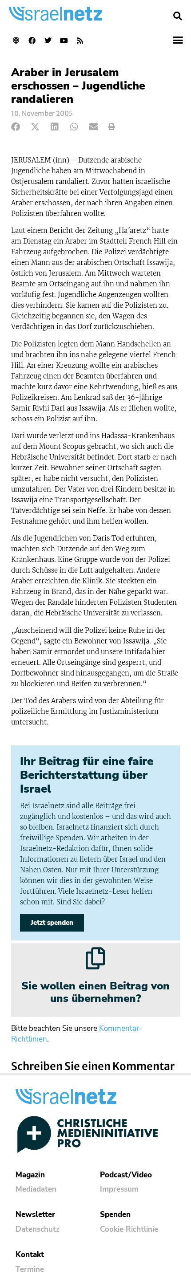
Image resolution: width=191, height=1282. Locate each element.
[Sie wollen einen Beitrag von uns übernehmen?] (95, 958)
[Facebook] (32, 40)
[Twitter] (48, 40)
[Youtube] (64, 40)
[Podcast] (16, 40)
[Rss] (80, 40)
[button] (178, 16)
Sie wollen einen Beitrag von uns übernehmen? (95, 992)
